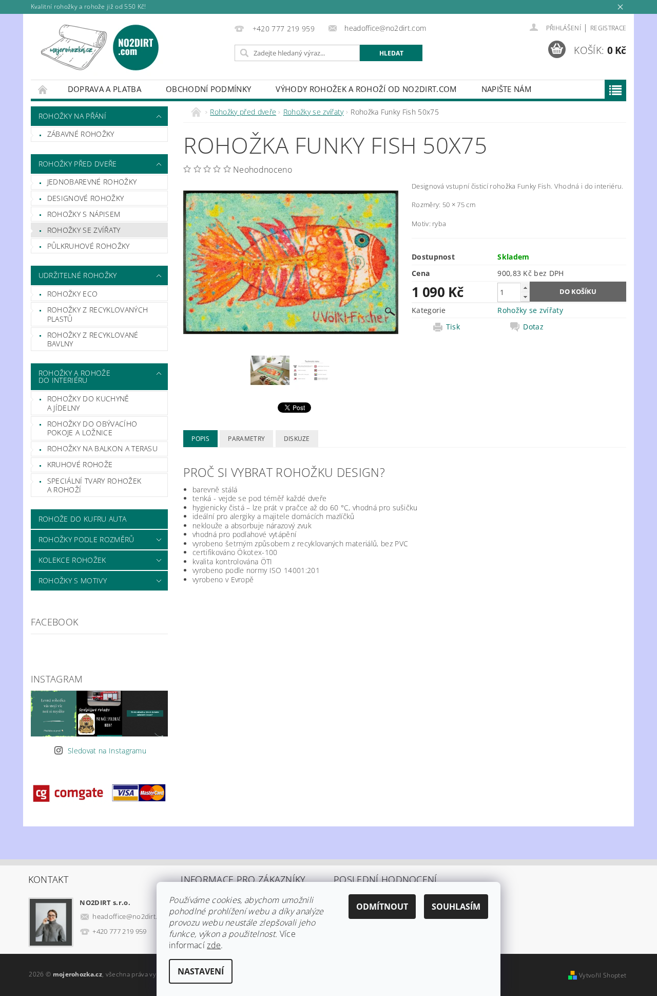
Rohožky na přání (72, 116)
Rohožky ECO (72, 294)
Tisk (453, 326)
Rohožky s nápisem (83, 214)
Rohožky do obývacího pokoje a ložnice (92, 428)
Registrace (608, 28)
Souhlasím (456, 906)
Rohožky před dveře (77, 164)
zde (214, 945)
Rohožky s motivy (72, 580)
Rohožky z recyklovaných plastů (97, 314)
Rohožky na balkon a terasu (102, 448)
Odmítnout (382, 906)
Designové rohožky (85, 198)
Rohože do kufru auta (82, 519)
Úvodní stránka (43, 89)
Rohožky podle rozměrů (86, 539)
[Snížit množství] (525, 297)
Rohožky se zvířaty (84, 230)
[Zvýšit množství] (525, 287)
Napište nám (506, 89)
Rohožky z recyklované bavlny (93, 339)
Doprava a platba (104, 89)
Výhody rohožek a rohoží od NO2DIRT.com (366, 89)
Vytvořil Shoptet (602, 975)
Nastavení (201, 971)
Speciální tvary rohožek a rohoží (94, 485)
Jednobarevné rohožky (92, 182)
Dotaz (533, 326)
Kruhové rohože (79, 464)
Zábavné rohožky (80, 134)
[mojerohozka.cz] (100, 47)
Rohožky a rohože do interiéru (74, 376)
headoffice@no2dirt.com (131, 916)
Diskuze (297, 438)
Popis (200, 438)
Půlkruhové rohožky (88, 246)
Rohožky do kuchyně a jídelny (88, 403)
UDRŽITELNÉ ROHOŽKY (77, 275)
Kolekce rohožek (72, 560)
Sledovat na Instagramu (107, 750)
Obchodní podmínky (208, 89)
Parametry (246, 438)
